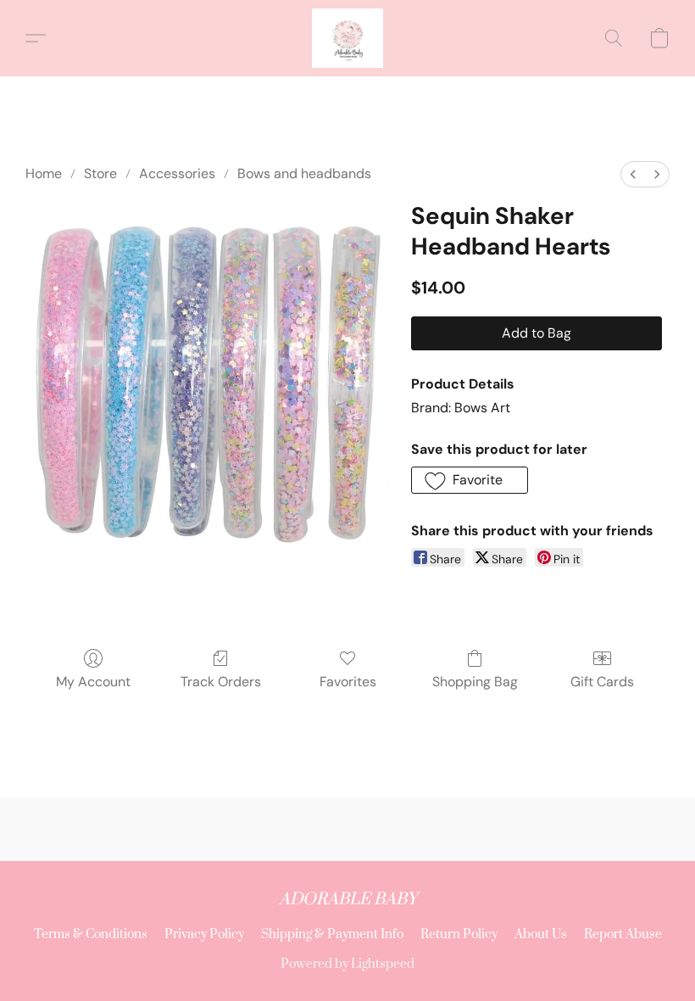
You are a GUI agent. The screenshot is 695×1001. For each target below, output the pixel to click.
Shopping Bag (475, 682)
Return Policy (459, 934)
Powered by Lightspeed (347, 964)
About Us (540, 934)
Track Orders (221, 682)
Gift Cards (602, 682)
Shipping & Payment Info (332, 934)
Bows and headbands (304, 173)
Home (43, 173)
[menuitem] (633, 174)
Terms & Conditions (90, 934)
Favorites (348, 682)
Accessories (177, 173)
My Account (93, 682)
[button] (347, 38)
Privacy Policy (204, 934)
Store (100, 173)
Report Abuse (623, 934)
